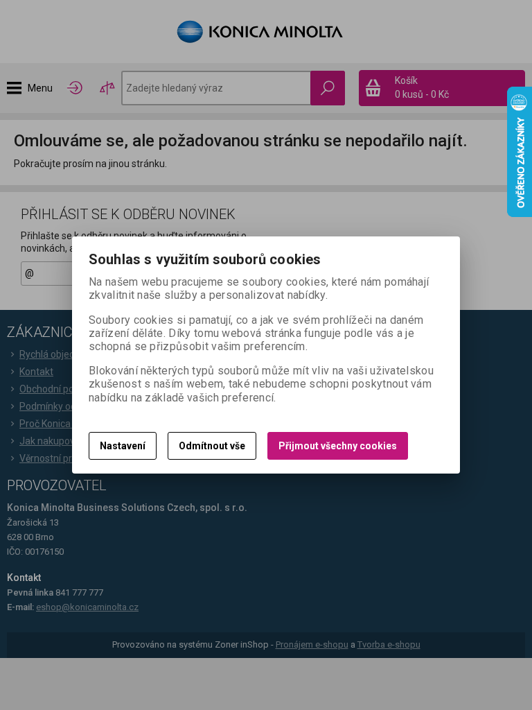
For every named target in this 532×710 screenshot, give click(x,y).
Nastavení (122, 445)
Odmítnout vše (212, 445)
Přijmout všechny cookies (337, 445)
